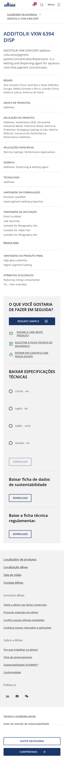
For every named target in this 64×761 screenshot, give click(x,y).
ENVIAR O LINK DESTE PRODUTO (30, 333)
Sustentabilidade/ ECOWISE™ (21, 664)
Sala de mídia (12, 575)
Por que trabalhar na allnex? (21, 649)
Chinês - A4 (22, 391)
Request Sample (28, 321)
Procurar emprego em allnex (21, 612)
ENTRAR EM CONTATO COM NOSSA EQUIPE (31, 354)
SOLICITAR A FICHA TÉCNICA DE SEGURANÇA (33, 344)
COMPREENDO (28, 751)
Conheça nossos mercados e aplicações (27, 627)
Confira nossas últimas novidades (24, 620)
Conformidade (12, 672)
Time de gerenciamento (18, 657)
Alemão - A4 (22, 443)
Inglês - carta (23, 425)
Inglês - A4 (21, 408)
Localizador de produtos (22, 14)
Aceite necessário (32, 741)
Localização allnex (16, 567)
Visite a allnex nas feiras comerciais (25, 604)
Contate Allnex (13, 583)
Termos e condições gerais (20, 716)
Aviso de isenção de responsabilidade (26, 723)
